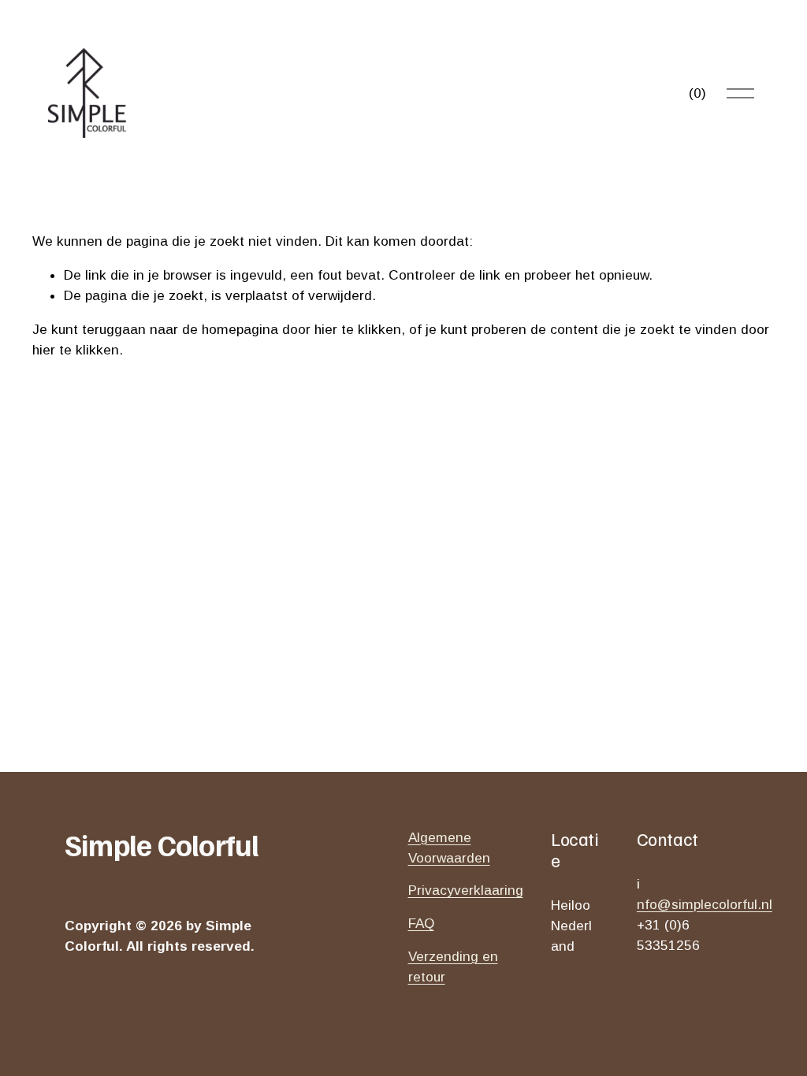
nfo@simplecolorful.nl (704, 904)
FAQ (421, 923)
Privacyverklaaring (465, 890)
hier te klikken (357, 329)
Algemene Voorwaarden (449, 847)
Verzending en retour (453, 966)
